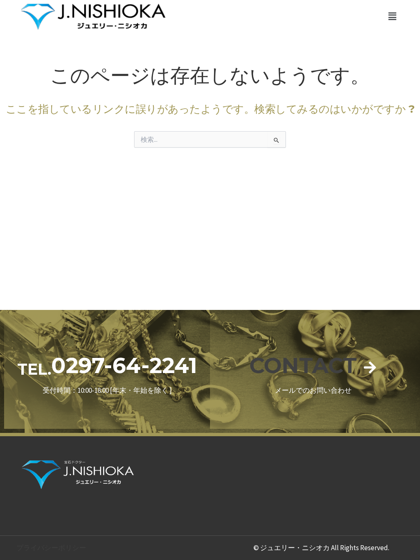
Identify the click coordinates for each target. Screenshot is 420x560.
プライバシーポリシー (51, 547)
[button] (392, 16)
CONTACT (303, 365)
